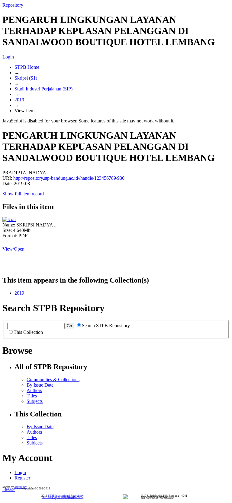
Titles (32, 395)
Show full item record (23, 193)
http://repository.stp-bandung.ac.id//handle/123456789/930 (68, 178)
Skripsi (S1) (25, 78)
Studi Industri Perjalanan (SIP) (43, 88)
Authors (34, 390)
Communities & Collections (53, 379)
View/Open (13, 249)
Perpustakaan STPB (62, 498)
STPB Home (26, 67)
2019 (19, 99)
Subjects (35, 401)
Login (8, 56)
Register (22, 477)
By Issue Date (40, 385)
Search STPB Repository (106, 325)
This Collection (28, 332)
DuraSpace (8, 490)
